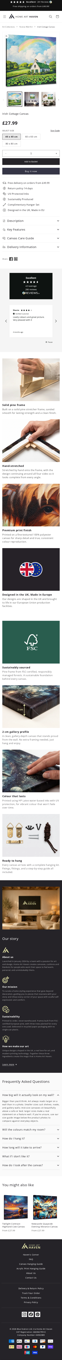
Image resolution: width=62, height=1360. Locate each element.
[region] (31, 321)
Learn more (8, 1064)
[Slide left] (3, 100)
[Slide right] (59, 100)
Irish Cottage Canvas (46, 27)
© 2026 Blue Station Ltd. (21, 1329)
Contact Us (31, 1277)
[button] (4, 16)
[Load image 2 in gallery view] (31, 99)
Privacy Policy (31, 1302)
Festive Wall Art (26, 27)
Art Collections (8, 27)
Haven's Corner (31, 1254)
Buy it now (31, 171)
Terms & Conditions (31, 1297)
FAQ (31, 1259)
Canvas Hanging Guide (31, 1264)
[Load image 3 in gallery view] (48, 99)
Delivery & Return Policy (31, 1288)
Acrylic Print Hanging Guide (31, 1268)
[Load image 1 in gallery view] (14, 99)
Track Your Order (31, 1293)
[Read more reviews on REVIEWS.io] (31, 294)
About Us (31, 1273)
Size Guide (55, 131)
